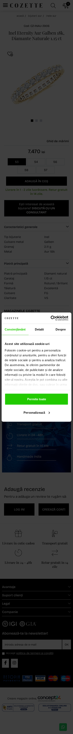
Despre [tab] (61, 329)
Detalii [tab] (39, 329)
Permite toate (36, 399)
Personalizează (34, 412)
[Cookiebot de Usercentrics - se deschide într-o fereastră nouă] (51, 318)
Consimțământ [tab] (15, 329)
